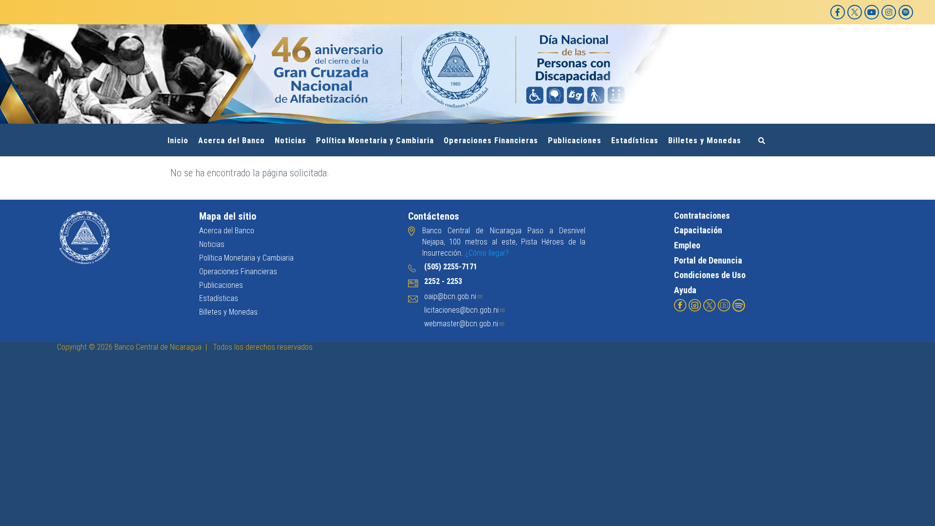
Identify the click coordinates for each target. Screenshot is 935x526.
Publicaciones (574, 140)
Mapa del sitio (227, 216)
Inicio (178, 140)
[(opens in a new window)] (680, 304)
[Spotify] (905, 12)
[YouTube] (871, 12)
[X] (854, 12)
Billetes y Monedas (704, 140)
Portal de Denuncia (708, 260)
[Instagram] (888, 12)
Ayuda (685, 290)
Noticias (290, 140)
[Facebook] (837, 12)
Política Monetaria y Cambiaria (375, 140)
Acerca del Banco (231, 140)
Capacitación (698, 230)
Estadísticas (634, 140)
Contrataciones (702, 215)
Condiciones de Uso (710, 275)
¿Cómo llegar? (487, 253)
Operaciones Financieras (491, 140)
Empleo (687, 245)
